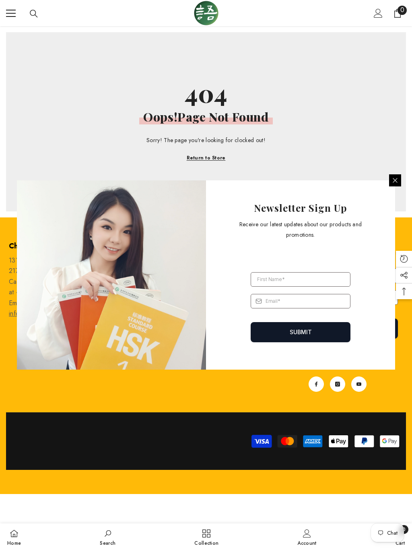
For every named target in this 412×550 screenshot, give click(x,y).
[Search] (34, 14)
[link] (107, 536)
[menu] (11, 13)
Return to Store (206, 157)
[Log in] (378, 13)
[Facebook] (316, 384)
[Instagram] (337, 384)
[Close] (395, 180)
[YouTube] (359, 384)
